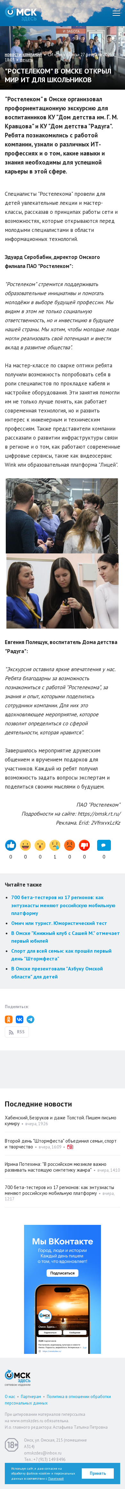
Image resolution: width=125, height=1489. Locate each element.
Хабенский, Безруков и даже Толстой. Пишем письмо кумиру (60, 1121)
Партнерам (31, 1396)
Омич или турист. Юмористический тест (59, 923)
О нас (10, 1396)
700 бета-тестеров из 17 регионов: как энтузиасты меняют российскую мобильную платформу (63, 905)
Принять (98, 1473)
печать (26, 60)
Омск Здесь (21, 13)
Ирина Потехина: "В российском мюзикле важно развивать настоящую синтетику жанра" (55, 1167)
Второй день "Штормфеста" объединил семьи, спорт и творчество (61, 1144)
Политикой (56, 1478)
